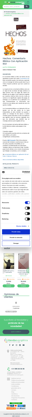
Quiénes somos (16, 378)
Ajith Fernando (11, 140)
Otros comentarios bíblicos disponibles (13, 159)
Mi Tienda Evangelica (10, 11)
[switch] (27, 208)
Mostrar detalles (21, 226)
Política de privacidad (17, 380)
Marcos (15, 156)
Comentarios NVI (24, 78)
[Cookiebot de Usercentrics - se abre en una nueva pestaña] (22, 172)
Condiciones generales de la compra (16, 388)
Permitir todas (16, 232)
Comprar (8, 286)
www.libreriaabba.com (16, 364)
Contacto (14, 399)
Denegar (16, 243)
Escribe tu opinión (11, 311)
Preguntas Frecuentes (18, 398)
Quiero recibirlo (15, 332)
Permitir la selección (16, 237)
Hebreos (9, 156)
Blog (12, 392)
